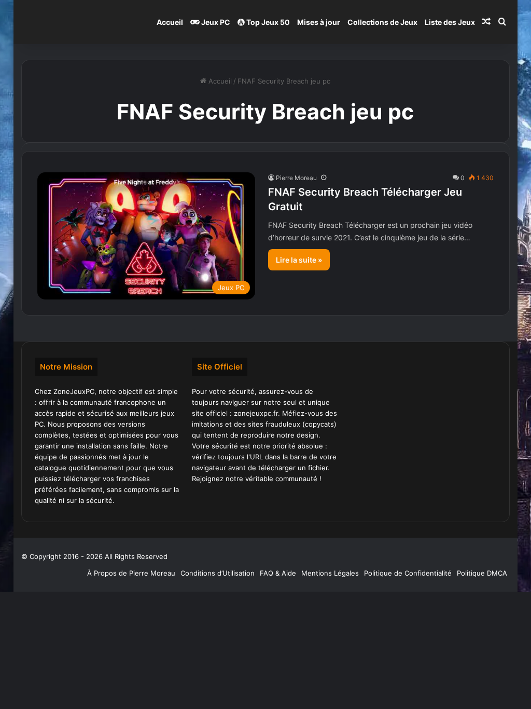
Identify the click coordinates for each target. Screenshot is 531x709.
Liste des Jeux (450, 22)
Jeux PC (215, 22)
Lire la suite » (299, 259)
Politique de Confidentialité (408, 573)
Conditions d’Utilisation (217, 573)
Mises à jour (318, 22)
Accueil (170, 22)
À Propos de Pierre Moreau (131, 573)
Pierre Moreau (296, 178)
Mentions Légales (330, 573)
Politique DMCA (482, 573)
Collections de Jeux (382, 22)
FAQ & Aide (278, 573)
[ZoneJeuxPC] (73, 22)
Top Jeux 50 (267, 22)
